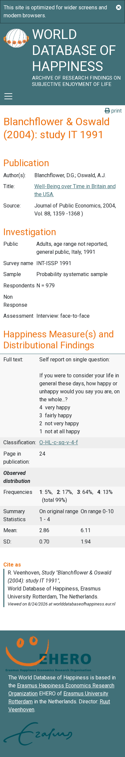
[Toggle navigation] (8, 96)
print (116, 111)
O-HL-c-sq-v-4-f (58, 442)
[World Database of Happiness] (16, 55)
